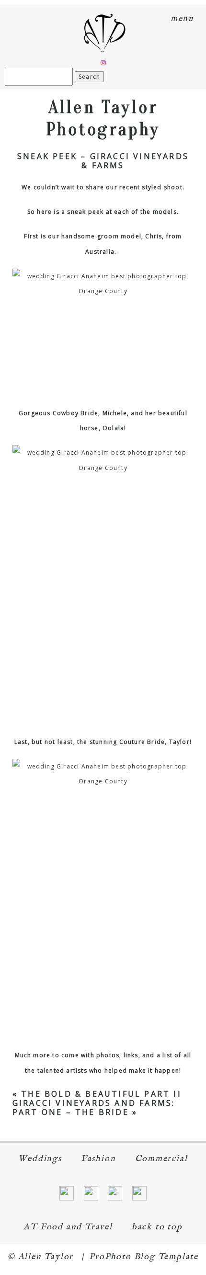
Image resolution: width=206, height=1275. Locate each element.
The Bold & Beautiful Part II (101, 1094)
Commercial (161, 1158)
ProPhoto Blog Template (143, 1257)
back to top (157, 1227)
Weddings (39, 1158)
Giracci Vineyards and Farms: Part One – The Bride (93, 1107)
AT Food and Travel (67, 1227)
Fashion (98, 1158)
